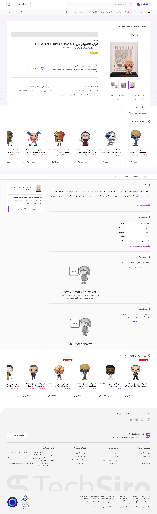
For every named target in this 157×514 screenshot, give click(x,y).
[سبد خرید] (9, 4)
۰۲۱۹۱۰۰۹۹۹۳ (140, 437)
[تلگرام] (136, 419)
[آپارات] (142, 419)
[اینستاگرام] (148, 419)
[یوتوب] (131, 419)
